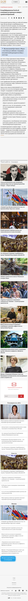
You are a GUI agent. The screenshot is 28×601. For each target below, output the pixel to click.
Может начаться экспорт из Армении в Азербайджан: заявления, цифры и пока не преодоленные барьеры (11, 326)
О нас (14, 578)
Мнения (14, 504)
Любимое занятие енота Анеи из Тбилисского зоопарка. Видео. (12, 277)
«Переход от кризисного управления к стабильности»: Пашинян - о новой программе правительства (12, 301)
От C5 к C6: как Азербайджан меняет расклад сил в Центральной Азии (13, 492)
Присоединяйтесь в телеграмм (9, 558)
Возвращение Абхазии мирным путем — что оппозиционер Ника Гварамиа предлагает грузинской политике (12, 441)
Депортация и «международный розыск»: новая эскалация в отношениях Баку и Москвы (13, 427)
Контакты (14, 582)
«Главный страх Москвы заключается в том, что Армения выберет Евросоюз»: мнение (13, 208)
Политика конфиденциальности (14, 587)
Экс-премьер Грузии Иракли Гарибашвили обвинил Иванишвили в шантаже (12, 434)
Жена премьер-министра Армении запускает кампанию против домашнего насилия (12, 421)
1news (2, 135)
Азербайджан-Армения (7, 7)
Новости (14, 453)
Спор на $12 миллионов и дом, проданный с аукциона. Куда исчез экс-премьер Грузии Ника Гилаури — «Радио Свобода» (13, 184)
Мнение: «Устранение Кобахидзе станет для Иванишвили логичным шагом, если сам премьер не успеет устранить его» (14, 376)
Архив (20, 7)
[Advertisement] (14, 148)
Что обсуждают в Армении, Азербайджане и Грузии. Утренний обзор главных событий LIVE (12, 254)
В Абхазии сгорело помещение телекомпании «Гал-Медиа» (13, 486)
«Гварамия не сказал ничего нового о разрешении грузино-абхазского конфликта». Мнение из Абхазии (13, 351)
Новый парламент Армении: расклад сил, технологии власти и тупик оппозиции (11, 231)
